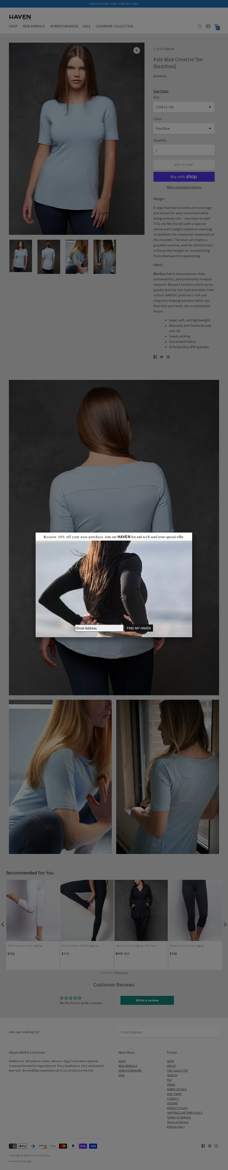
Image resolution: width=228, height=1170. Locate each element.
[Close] (192, 533)
